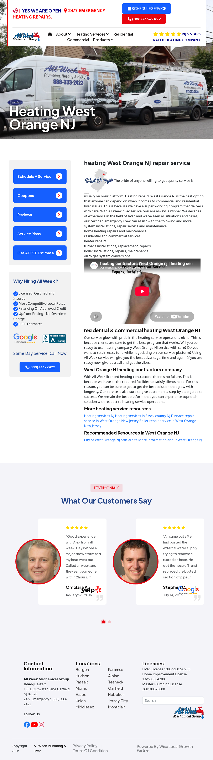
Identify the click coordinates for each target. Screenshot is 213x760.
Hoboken (116, 694)
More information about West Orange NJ (170, 440)
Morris (81, 688)
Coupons (25, 195)
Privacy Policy (85, 746)
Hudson (82, 676)
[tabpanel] (57, 562)
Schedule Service (148, 8)
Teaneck (115, 682)
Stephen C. (174, 587)
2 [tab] (109, 621)
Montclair (116, 707)
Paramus (115, 669)
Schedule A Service (34, 176)
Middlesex (85, 707)
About (62, 34)
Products (101, 39)
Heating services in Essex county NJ (142, 415)
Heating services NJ (99, 415)
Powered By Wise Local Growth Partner (165, 748)
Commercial (78, 39)
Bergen (82, 669)
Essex (81, 694)
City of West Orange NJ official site (110, 440)
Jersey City (118, 701)
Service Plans (29, 233)
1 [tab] (103, 621)
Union (81, 701)
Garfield (115, 688)
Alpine (113, 676)
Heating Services (91, 34)
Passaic (82, 682)
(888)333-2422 (146, 18)
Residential (123, 34)
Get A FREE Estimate (35, 252)
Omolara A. (77, 587)
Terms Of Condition (90, 751)
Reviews (24, 214)
